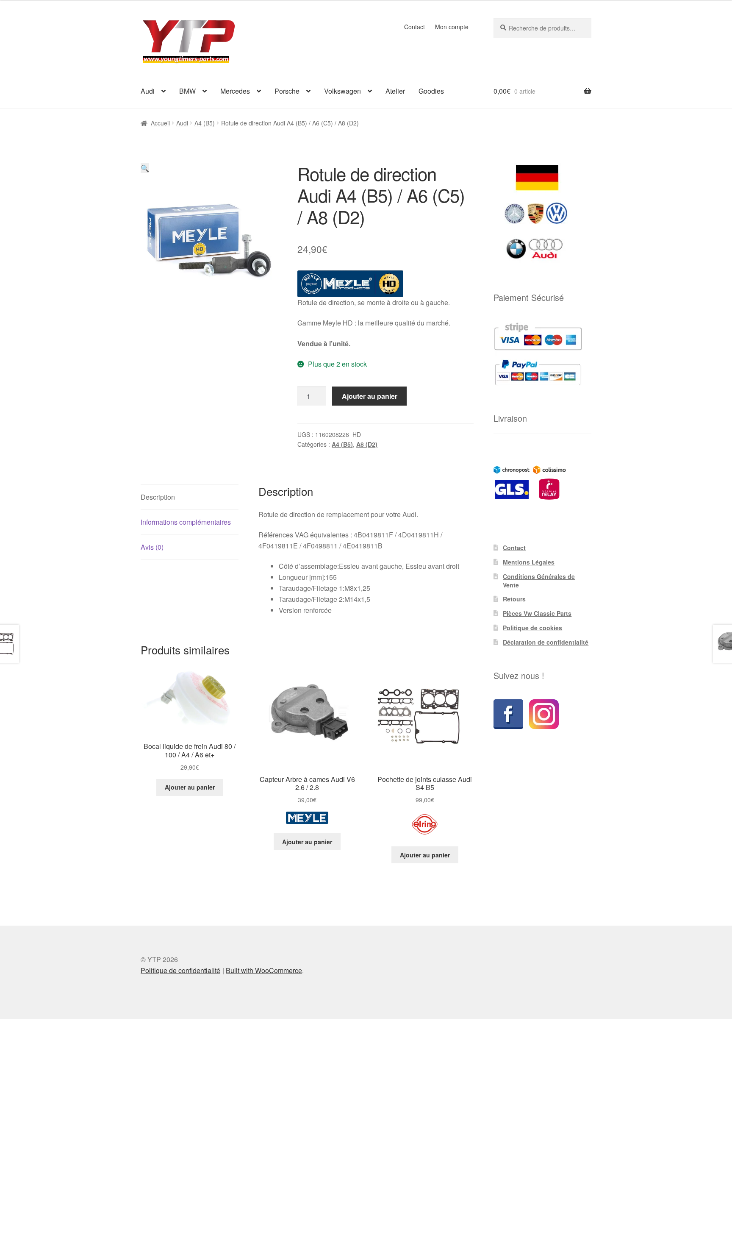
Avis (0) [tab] (152, 547)
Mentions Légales (529, 562)
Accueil (160, 123)
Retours (514, 599)
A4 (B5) (204, 123)
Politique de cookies (532, 627)
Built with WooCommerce (264, 970)
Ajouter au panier (369, 396)
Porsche (286, 91)
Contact (414, 26)
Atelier (395, 91)
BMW (187, 91)
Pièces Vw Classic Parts (537, 613)
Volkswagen (342, 91)
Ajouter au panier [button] (190, 787)
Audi (148, 91)
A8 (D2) (366, 444)
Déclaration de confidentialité (545, 642)
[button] (145, 168)
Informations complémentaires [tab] (186, 522)
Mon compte (452, 26)
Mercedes (235, 91)
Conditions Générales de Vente (539, 580)
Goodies (431, 91)
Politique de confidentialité (180, 970)
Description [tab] (158, 497)
